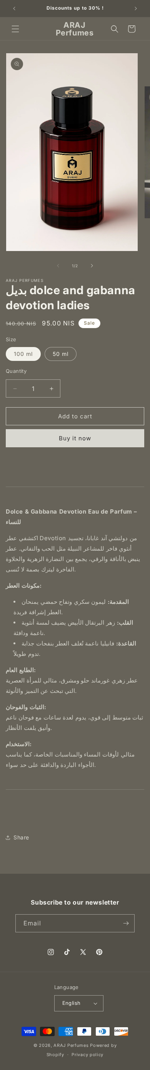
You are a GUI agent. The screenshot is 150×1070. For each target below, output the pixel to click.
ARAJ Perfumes (70, 1045)
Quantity (16, 371)
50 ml (60, 353)
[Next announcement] (135, 8)
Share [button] (21, 837)
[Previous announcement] (14, 8)
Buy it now (75, 438)
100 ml (23, 353)
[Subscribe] (125, 923)
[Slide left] (58, 265)
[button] (15, 28)
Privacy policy (87, 1054)
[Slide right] (91, 265)
